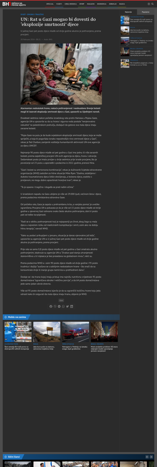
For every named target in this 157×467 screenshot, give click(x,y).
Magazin (90, 4)
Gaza (61, 300)
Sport (81, 4)
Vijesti (59, 4)
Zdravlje (113, 4)
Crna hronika (71, 4)
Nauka (122, 4)
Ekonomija (101, 4)
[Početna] (14, 4)
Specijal (50, 4)
